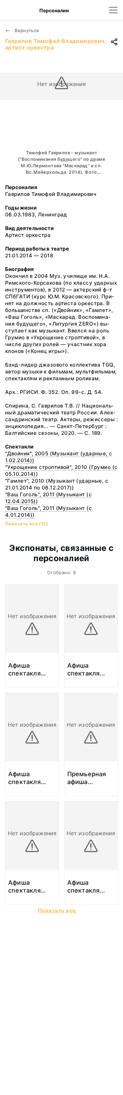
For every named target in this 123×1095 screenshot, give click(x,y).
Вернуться (26, 30)
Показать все (57, 910)
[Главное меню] (113, 10)
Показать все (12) (26, 523)
